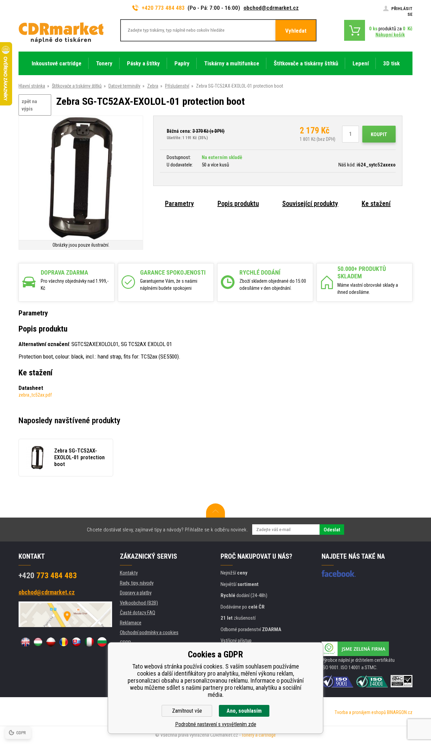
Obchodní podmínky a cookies (149, 632)
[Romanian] (63, 642)
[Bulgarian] (102, 642)
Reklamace (130, 623)
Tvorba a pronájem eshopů (360, 712)
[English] (25, 642)
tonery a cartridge (259, 735)
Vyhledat (295, 30)
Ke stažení (376, 203)
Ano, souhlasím (244, 711)
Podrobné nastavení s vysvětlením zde (215, 724)
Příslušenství (177, 86)
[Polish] (51, 642)
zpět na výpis (29, 105)
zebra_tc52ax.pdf (35, 395)
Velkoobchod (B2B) (139, 603)
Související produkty (310, 203)
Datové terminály (124, 86)
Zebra (152, 86)
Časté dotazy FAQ (137, 613)
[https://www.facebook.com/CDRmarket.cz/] (339, 573)
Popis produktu (238, 203)
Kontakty (129, 573)
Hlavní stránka (32, 86)
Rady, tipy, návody (137, 583)
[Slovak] (76, 642)
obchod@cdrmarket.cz (271, 7)
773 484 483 (48, 575)
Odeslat (332, 530)
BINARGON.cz (399, 712)
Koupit (379, 134)
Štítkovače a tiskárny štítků (77, 86)
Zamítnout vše (187, 711)
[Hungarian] (38, 642)
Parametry (179, 203)
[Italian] (89, 642)
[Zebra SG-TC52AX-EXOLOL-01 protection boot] (81, 178)
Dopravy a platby (136, 593)
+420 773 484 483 (163, 7)
